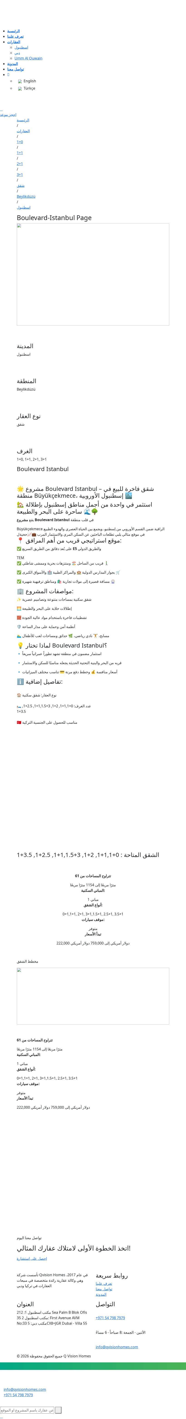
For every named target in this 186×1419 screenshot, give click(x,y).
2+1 (20, 163)
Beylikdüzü (26, 196)
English (29, 80)
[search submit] (58, 1410)
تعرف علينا (104, 1283)
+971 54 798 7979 (110, 1317)
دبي (17, 52)
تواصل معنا (104, 1288)
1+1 (20, 152)
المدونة (101, 1294)
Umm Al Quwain (28, 58)
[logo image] (93, 1381)
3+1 (20, 174)
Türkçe (28, 88)
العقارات (23, 130)
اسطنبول (21, 47)
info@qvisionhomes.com (117, 1346)
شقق (20, 185)
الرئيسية (23, 120)
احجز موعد (8, 114)
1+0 (20, 141)
